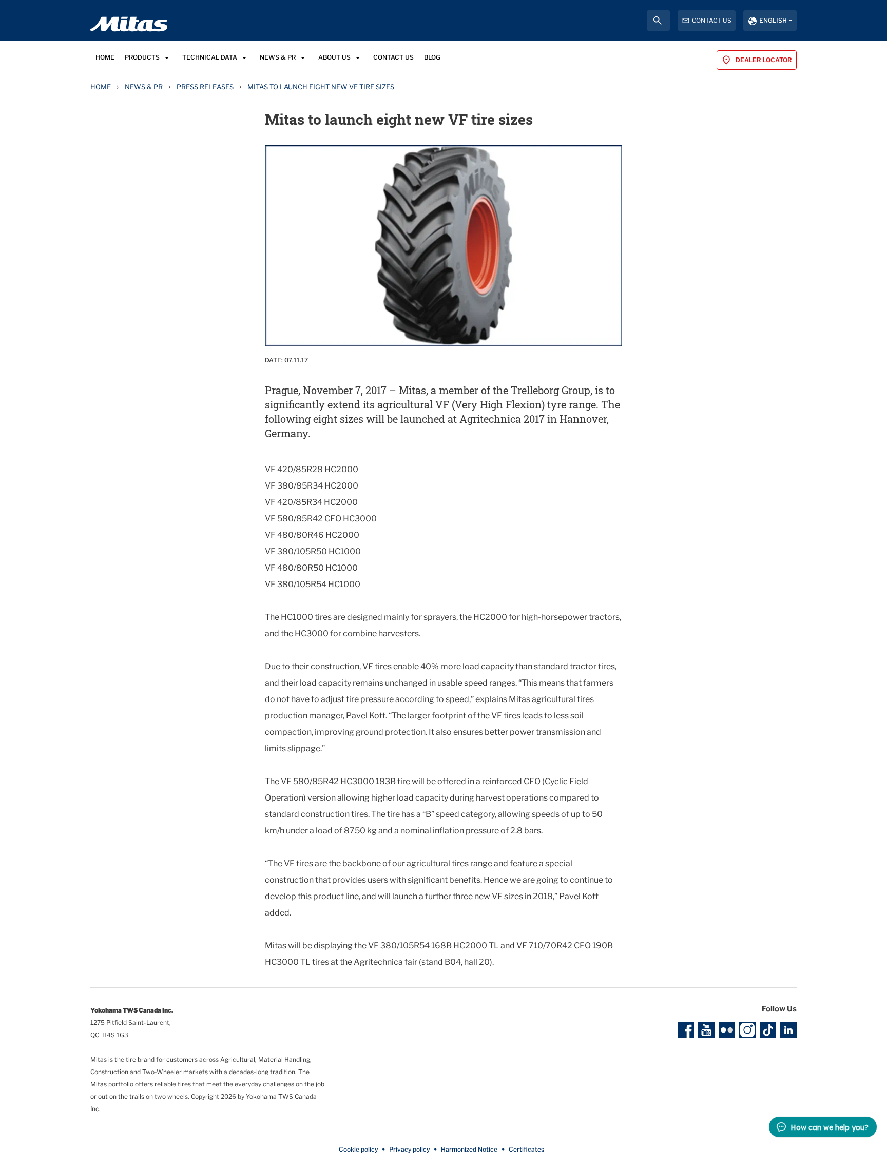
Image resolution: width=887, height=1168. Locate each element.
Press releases (205, 87)
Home (100, 87)
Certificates (526, 1149)
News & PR (144, 87)
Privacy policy (409, 1149)
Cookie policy (358, 1149)
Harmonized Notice (469, 1149)
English (773, 20)
